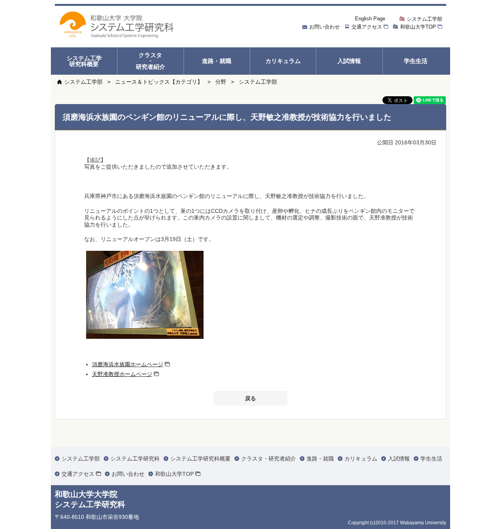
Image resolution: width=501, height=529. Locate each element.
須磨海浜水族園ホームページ (127, 364)
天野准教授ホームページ (122, 374)
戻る (250, 398)
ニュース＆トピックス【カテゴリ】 (159, 82)
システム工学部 (83, 82)
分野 (220, 82)
